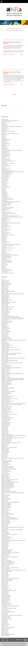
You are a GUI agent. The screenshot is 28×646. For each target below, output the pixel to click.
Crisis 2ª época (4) (5, 158)
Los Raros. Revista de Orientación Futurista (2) (12, 217)
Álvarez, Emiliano (5, 635)
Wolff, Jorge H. (4, 632)
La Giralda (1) (4, 196)
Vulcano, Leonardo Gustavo (7, 627)
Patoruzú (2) (4, 237)
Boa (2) (3, 132)
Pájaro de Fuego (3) (6, 232)
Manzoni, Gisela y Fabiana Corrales (9, 479)
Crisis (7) (3, 157)
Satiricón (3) (4, 258)
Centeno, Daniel (5, 348)
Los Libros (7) (4, 214)
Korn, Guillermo (5, 455)
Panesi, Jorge (4, 528)
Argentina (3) (4, 127)
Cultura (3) (3, 162)
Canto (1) (3, 137)
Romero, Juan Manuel (6, 571)
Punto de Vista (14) (6, 250)
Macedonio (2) (4, 218)
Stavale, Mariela (5, 602)
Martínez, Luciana (5, 489)
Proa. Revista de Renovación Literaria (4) (11, 244)
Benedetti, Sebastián (6, 299)
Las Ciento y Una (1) (6, 204)
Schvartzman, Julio (6, 589)
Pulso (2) (3, 249)
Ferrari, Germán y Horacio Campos (9, 398)
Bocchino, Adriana (5, 311)
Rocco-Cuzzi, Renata (6, 560)
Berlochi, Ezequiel (5, 303)
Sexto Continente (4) (6, 262)
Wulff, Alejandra (5, 633)
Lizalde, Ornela (4, 470)
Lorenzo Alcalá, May (6, 471)
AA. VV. (3, 279)
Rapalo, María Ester (6, 553)
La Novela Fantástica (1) (7, 202)
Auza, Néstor (4, 287)
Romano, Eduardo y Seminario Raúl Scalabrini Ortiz (13, 570)
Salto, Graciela (4, 582)
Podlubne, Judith (5, 544)
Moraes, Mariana (5, 508)
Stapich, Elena (4, 601)
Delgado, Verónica (5, 377)
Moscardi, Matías (5, 513)
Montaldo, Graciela (5, 505)
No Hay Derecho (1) (6, 229)
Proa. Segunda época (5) (7, 245)
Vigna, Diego (4, 620)
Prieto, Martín (4, 547)
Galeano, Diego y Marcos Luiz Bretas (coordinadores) (13, 403)
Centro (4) (3, 142)
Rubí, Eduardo (4, 572)
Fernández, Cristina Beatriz (7, 396)
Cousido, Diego (4, 359)
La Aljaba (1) (4, 192)
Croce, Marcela (5, 361)
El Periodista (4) (5, 178)
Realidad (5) (4, 252)
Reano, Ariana (4, 558)
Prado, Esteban (5, 546)
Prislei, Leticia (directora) (7, 549)
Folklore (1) (4, 184)
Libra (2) (3, 211)
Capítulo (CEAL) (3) (5, 139)
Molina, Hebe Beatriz (6, 504)
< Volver (14, 94)
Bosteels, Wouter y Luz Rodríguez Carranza (11, 317)
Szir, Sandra (4, 607)
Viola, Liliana (4, 626)
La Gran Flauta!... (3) (6, 198)
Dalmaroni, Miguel (5, 366)
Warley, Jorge (4, 630)
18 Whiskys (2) (4, 119)
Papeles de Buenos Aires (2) (8, 234)
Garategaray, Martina (6, 409)
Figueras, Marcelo (5, 399)
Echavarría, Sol (4, 389)
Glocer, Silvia (4, 427)
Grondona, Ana (5, 432)
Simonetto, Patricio (6, 595)
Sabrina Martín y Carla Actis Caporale (10, 578)
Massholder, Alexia (5, 495)
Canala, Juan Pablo (6, 331)
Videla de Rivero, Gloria (6, 619)
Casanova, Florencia (6, 337)
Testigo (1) (4, 268)
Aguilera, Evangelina (6, 283)
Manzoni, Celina (5, 478)
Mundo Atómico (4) (6, 226)
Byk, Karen (3, 324)
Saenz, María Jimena (6, 580)
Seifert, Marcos (5, 591)
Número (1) (4, 231)
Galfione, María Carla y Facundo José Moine (11, 404)
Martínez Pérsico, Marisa (7, 485)
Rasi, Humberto (5, 554)
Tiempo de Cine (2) (5, 269)
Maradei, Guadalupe (6, 480)
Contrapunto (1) (5, 152)
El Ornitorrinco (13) (5, 176)
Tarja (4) (3, 265)
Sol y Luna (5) (4, 264)
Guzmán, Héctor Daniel (6, 440)
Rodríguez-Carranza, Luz (7, 564)
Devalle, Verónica (5, 382)
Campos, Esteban (5, 330)
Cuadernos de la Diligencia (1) (8, 161)
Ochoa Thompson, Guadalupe (8, 517)
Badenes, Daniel (5, 290)
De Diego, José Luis (6, 368)
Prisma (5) (3, 243)
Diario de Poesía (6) (6, 165)
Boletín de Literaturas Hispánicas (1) (9, 133)
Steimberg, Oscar (5, 604)
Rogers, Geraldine (5, 565)
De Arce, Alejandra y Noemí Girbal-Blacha (11, 367)
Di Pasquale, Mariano (6, 384)
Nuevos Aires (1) (5, 230)
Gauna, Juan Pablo (5, 418)
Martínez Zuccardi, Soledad (7, 486)
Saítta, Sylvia (4, 588)
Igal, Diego (3, 446)
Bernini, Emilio (4, 304)
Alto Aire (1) (4, 124)
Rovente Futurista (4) (6, 257)
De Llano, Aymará (5, 370)
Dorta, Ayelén (4, 386)
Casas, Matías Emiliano (6, 339)
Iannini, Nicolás (4, 445)
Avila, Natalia (4, 289)
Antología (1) (4, 125)
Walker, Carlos (4, 629)
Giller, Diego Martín (5, 424)
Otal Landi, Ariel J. (5, 523)
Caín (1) (3, 136)
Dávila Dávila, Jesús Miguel (7, 387)
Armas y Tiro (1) (5, 128)
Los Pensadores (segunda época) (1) (10, 215)
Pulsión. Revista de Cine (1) (7, 248)
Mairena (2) (4, 220)
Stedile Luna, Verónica (6, 603)
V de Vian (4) (4, 271)
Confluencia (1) (5, 149)
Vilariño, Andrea (5, 623)
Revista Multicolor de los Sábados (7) (10, 255)
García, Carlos (4, 412)
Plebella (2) (4, 239)
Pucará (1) (3, 246)
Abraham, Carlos (5, 280)
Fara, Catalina (4, 395)
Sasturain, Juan (5, 585)
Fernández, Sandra (5, 397)
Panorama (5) (4, 233)
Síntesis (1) (4, 263)
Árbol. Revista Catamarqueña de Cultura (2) (11, 126)
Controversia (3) (5, 153)
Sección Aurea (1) (5, 259)
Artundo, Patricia (5, 286)
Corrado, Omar (4, 355)
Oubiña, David (4, 524)
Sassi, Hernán (4, 584)
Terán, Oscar (4, 609)
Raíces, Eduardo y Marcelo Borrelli (9, 557)
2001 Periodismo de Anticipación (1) (10, 120)
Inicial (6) (3, 190)
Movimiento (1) (5, 225)
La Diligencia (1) (5, 195)
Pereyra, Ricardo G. (5, 536)
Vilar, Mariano (4, 622)
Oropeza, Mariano (5, 521)
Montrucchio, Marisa (6, 507)
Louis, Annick (4, 472)
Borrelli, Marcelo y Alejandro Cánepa (9, 316)
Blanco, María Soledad (6, 309)
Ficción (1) (3, 182)
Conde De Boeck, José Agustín (8, 354)
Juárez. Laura (4, 453)
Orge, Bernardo (5, 520)
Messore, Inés (4, 501)
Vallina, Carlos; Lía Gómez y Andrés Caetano (11, 615)
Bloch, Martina (4, 310)
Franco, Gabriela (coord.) (7, 401)
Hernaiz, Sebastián (5, 441)
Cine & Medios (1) (5, 143)
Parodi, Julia (4, 530)
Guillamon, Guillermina (6, 434)
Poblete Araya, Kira (5, 541)
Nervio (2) (3, 227)
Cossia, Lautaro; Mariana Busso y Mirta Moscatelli (13, 358)
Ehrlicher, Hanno (5, 390)
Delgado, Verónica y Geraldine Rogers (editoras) (12, 378)
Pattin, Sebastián (5, 533)
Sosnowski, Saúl (5, 598)
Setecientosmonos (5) (6, 261)
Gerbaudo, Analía (5, 420)
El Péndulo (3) (4, 177)
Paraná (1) (3, 236)
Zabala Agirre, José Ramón (7, 634)
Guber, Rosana (4, 433)
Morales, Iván (4, 509)
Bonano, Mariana (5, 312)
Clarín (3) (3, 146)
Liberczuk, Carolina (5, 464)
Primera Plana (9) (5, 242)
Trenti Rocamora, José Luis (7, 611)
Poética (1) (4, 240)
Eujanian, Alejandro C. (6, 392)
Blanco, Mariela (5, 308)
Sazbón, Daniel (5, 586)
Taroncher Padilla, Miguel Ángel (8, 608)
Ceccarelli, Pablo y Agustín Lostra (9, 347)
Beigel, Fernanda (5, 297)
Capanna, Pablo (5, 334)
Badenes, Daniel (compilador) (8, 291)
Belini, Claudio (4, 298)
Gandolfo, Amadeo (5, 408)
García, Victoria (5, 415)
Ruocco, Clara (4, 576)
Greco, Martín (4, 429)
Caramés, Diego (5, 336)
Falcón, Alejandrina (5, 393)
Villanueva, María (5, 625)
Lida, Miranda (4, 465)
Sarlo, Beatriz (4, 583)
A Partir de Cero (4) (6, 121)
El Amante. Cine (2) (6, 168)
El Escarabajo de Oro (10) (7, 170)
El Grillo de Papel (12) (6, 173)
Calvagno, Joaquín (5, 328)
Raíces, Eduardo (5, 555)
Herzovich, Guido (5, 443)
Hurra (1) (3, 188)
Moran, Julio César (5, 510)
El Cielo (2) (3, 169)
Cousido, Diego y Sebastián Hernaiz (9, 360)
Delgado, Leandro (5, 376)
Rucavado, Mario (5, 574)
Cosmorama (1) (5, 156)
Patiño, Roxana (5, 532)
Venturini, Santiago (5, 616)
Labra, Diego (4, 457)
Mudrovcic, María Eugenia (7, 514)
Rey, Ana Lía (4, 559)
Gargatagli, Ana (5, 416)
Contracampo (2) (5, 151)
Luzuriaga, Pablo (5, 473)
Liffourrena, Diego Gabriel (7, 466)
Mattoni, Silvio (4, 496)
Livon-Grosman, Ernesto (7, 467)
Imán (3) (3, 189)
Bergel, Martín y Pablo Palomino (8, 302)
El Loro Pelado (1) (5, 175)
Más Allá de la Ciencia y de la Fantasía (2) (11, 223)
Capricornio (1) (4, 140)
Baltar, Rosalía (4, 292)
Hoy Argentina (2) (5, 187)
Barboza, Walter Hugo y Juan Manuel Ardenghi (12, 293)
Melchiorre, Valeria (5, 498)
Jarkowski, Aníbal (5, 452)
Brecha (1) (3, 134)
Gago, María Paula (5, 402)
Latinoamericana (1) (6, 205)
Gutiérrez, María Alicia (6, 439)
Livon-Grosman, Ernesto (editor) (9, 468)
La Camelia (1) (4, 194)
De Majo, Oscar (5, 371)
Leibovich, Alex (4, 463)
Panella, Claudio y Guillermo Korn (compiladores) (12, 527)
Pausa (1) (3, 238)
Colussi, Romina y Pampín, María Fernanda (11, 353)
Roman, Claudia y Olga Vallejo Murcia (10, 567)
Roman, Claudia (5, 566)
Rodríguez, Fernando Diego (7, 563)
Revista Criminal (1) (6, 254)
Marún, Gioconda (5, 490)
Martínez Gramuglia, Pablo (7, 483)
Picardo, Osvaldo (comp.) (7, 538)
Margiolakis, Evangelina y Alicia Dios (9, 482)
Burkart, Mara (4, 323)
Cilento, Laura (4, 352)
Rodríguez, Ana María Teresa (8, 561)
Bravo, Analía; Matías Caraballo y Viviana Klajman (12, 318)
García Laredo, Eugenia (6, 411)
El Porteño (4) (4, 180)
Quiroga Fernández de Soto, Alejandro (10, 552)
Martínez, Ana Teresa (6, 488)
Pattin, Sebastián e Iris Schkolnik (9, 534)
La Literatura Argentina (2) (7, 199)
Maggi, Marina (4, 476)
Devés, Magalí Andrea (6, 383)
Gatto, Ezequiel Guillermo (7, 417)
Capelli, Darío (4, 335)
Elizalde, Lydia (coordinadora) (8, 391)
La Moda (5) (4, 200)
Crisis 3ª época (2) (5, 159)
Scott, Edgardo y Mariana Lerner (9, 590)
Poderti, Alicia (4, 542)
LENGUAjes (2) (4, 209)
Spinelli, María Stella (6, 600)
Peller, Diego (4, 535)
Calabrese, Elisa (5, 327)
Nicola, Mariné (4, 515)
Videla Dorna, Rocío (6, 617)
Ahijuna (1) (4, 123)
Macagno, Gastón (5, 474)
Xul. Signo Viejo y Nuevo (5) (7, 273)
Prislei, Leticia (4, 548)
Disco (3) (3, 167)
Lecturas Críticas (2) (6, 208)
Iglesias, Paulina (5, 449)
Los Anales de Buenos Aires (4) (8, 213)
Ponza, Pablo (4, 545)
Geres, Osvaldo (5, 421)
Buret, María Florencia (6, 322)
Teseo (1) (3, 267)
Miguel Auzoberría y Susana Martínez (10, 502)
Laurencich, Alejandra (6, 460)
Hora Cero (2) (4, 186)
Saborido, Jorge (5, 577)
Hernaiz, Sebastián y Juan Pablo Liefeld (10, 442)
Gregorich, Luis (4, 430)
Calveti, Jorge (4, 329)
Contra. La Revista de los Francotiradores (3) (11, 150)
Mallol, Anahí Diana (5, 477)
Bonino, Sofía (4, 314)
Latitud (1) (3, 206)
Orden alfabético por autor (14, 28)
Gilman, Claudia (5, 426)
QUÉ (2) (3, 251)
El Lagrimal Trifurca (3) (6, 174)
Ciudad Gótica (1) (5, 145)
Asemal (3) (4, 130)
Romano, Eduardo (5, 569)
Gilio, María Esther (5, 423)
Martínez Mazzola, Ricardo (7, 484)
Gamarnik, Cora (5, 405)
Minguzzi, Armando (6, 503)
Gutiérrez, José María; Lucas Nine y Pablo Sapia (12, 438)
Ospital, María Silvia (6, 522)
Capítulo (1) (4, 138)
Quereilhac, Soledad (6, 551)
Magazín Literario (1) (6, 219)
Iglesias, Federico (5, 448)
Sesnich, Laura (4, 594)
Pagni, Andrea (4, 526)
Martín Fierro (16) (5, 221)
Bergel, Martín (4, 301)
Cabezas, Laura (5, 326)
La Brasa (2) (4, 193)
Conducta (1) (4, 148)
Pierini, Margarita (5, 539)
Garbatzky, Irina (5, 410)
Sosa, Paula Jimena (6, 597)
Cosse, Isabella (4, 357)
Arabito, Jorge (4, 285)
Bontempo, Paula (5, 315)
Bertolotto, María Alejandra (7, 306)
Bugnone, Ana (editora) (6, 321)
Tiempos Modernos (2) (6, 270)
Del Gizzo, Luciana (5, 372)
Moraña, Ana (4, 511)
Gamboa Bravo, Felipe (6, 407)
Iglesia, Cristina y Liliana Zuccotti (9, 447)
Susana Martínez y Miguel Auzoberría (10, 605)
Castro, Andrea (5, 342)
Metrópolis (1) (4, 224)
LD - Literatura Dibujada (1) (7, 207)
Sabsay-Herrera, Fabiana (7, 579)
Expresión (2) (4, 181)
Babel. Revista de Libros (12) (8, 131)
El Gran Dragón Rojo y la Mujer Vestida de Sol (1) (12, 171)
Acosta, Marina (5, 281)
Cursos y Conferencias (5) (7, 163)
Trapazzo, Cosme (5, 610)
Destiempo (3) (4, 164)
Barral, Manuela (5, 295)
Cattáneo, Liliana (5, 346)
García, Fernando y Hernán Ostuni (9, 414)
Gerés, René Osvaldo (6, 422)
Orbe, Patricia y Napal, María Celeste (9, 519)
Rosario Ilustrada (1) (6, 256)
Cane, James (4, 333)
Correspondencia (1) (6, 155)
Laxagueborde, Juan (6, 461)
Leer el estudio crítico (9, 54)
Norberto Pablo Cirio (6, 516)
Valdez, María (4, 614)
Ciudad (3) (3, 144)
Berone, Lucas (4, 305)
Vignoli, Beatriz (5, 621)
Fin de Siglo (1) (4, 183)
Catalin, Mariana (5, 343)
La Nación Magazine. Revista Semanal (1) (11, 201)
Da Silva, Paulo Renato (6, 365)
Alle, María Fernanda (6, 284)
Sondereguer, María (6, 596)
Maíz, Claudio (4, 497)
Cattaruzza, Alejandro (6, 345)
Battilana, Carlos (5, 296)
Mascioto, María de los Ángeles (8, 491)
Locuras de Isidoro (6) (6, 212)
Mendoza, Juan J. (5, 499)
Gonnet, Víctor (4, 428)
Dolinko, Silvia (4, 385)
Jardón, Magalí (4, 451)
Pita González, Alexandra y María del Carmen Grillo (13, 540)
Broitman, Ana (4, 320)
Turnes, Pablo (4, 613)
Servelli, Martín (4, 592)
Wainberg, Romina (5, 628)
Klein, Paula (4, 454)
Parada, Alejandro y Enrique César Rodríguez (12, 529)
